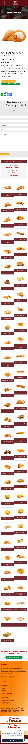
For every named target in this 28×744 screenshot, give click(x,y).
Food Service (5, 687)
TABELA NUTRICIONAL (9, 81)
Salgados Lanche (6, 702)
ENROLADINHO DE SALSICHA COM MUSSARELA (20, 433)
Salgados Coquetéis (7, 703)
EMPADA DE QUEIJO (20, 494)
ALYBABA (20, 187)
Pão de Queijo (5, 699)
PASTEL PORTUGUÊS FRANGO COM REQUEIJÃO (7, 187)
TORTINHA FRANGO (20, 370)
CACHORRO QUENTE (20, 263)
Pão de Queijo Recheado (8, 700)
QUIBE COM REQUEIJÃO (8, 450)
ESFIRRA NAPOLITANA (7, 541)
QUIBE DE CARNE (7, 280)
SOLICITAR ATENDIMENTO (11, 84)
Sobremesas (5, 697)
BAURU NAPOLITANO (7, 250)
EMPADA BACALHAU (7, 496)
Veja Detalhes (7, 192)
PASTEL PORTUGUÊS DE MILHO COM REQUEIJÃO (7, 434)
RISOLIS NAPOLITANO (20, 464)
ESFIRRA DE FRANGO (7, 296)
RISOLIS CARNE (20, 247)
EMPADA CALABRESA (20, 510)
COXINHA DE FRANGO (20, 217)
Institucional (5, 685)
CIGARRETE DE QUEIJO (20, 385)
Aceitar (13, 740)
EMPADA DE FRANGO (20, 278)
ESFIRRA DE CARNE (20, 555)
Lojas (3, 688)
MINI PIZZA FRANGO (7, 311)
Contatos (4, 690)
